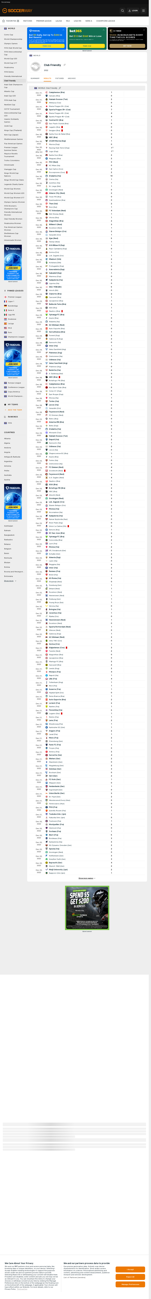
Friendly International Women (13, 213)
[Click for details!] (87, 94)
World (36, 55)
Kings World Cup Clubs (14, 180)
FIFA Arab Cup (10, 100)
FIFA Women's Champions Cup (11, 207)
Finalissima (9, 67)
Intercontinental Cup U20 (12, 114)
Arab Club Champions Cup (13, 86)
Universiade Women (12, 240)
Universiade (9, 165)
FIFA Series (9, 72)
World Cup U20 (10, 58)
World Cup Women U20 (14, 193)
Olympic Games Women (14, 202)
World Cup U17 (10, 63)
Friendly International (13, 76)
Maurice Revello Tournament (11, 155)
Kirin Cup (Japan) (11, 135)
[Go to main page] (22, 10)
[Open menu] (143, 11)
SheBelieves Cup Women (11, 234)
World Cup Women (12, 189)
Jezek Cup (8, 126)
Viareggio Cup (10, 169)
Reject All (130, 1277)
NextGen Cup (9, 104)
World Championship (13, 39)
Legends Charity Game (13, 184)
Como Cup (8, 35)
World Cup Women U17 (14, 197)
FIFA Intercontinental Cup (13, 53)
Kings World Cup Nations (11, 174)
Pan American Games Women (13, 228)
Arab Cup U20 (10, 96)
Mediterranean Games (13, 139)
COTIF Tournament (12, 109)
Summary (35, 78)
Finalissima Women (12, 223)
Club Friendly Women (13, 219)
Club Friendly (10, 81)
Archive (72, 78)
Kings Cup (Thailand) (13, 130)
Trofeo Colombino (12, 160)
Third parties (22, 1289)
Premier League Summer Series (11, 148)
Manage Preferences (130, 1284)
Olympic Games (11, 43)
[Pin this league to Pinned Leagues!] (64, 65)
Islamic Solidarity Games (11, 120)
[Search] (122, 11)
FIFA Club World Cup (13, 48)
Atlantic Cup (9, 91)
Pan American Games (13, 143)
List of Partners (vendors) (74, 1277)
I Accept (130, 1269)
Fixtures (59, 78)
